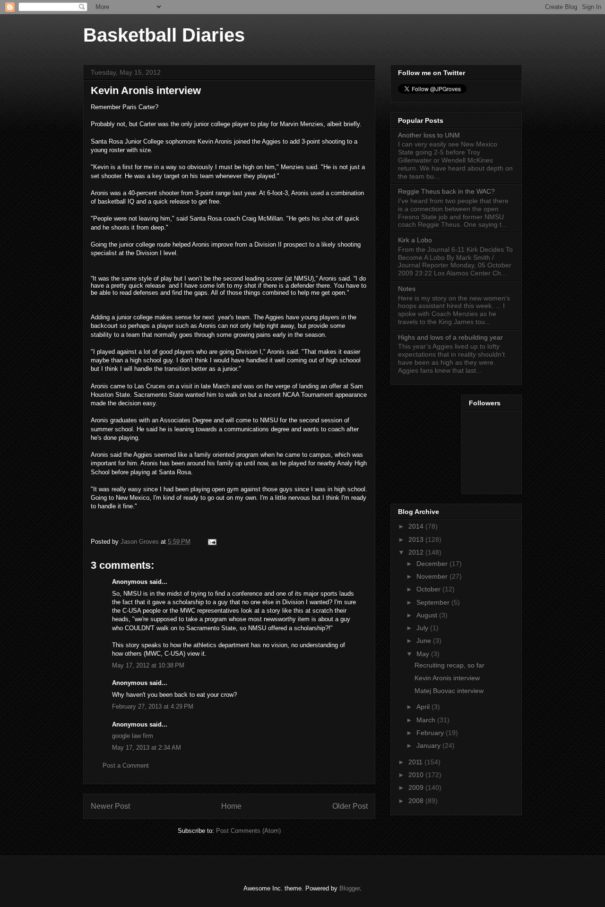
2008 (416, 800)
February (431, 732)
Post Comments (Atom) (248, 830)
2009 (416, 787)
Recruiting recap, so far (449, 665)
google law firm (132, 735)
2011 (416, 762)
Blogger (349, 888)
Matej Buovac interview (449, 690)
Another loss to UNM (429, 135)
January (429, 745)
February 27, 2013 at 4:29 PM (152, 706)
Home (231, 806)
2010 (416, 775)
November (432, 576)
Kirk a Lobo (415, 240)
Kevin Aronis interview (447, 678)
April (424, 706)
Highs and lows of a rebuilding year (450, 337)
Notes (406, 288)
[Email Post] (211, 541)
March (426, 720)
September (433, 602)
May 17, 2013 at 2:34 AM (146, 747)
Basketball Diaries (164, 35)
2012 (416, 552)
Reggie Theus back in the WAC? (446, 191)
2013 (416, 539)
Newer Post (110, 806)
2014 (416, 526)
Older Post (350, 806)
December (432, 563)
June (424, 640)
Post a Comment (126, 765)
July (423, 628)
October (429, 589)
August (427, 615)
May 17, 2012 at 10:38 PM (148, 665)
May (423, 654)
